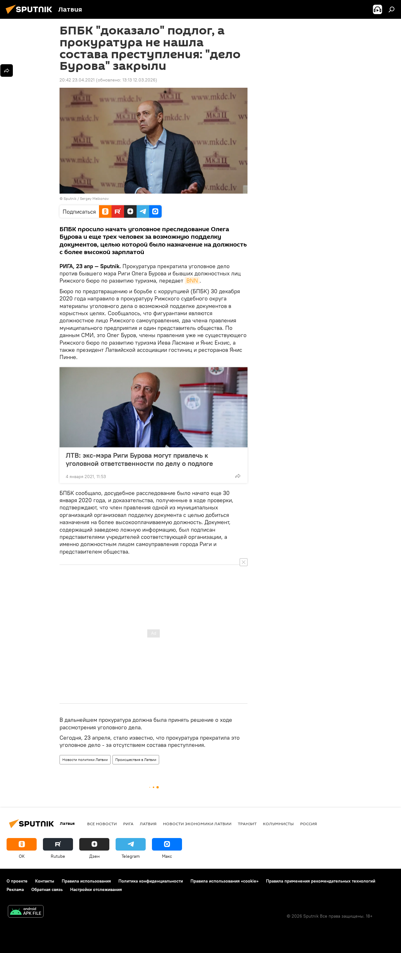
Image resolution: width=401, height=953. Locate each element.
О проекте (17, 881)
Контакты (44, 881)
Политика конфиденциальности (150, 881)
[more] (238, 476)
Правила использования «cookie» (224, 881)
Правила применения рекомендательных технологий (320, 881)
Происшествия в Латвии (135, 759)
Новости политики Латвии (85, 759)
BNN (192, 280)
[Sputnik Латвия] (30, 15)
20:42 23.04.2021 (77, 80)
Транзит (247, 823)
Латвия (148, 823)
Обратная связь (47, 889)
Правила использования (86, 881)
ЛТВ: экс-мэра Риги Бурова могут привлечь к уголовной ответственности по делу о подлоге (139, 459)
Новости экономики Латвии (197, 823)
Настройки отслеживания (96, 889)
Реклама (15, 889)
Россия (308, 823)
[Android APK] (25, 912)
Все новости (102, 823)
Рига (128, 823)
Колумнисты (278, 823)
